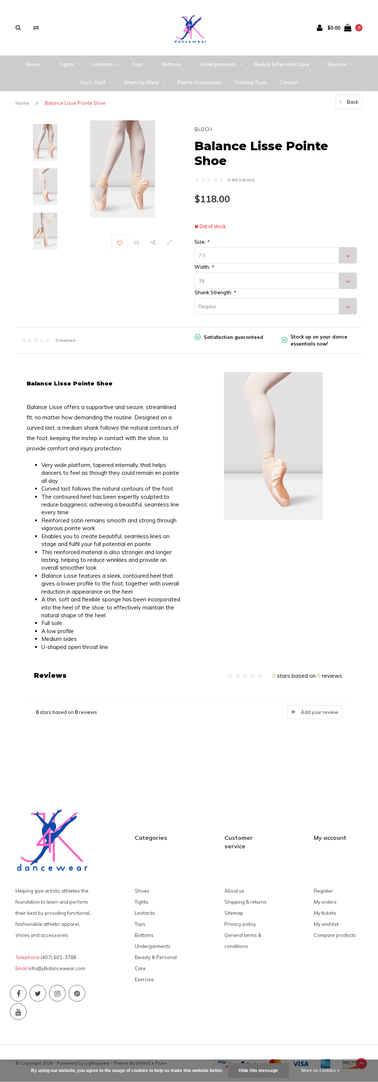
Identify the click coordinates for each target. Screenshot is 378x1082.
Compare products (335, 935)
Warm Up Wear (141, 82)
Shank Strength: (215, 292)
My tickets (325, 913)
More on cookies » (320, 1070)
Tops (137, 64)
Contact (289, 82)
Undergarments (218, 64)
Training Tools (251, 82)
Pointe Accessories (200, 82)
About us (234, 891)
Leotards (102, 64)
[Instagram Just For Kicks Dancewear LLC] (57, 993)
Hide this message (258, 1070)
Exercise (337, 64)
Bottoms (171, 64)
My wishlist (326, 924)
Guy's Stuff (92, 82)
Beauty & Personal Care (281, 64)
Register (323, 891)
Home (22, 103)
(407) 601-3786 (58, 957)
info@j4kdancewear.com (56, 968)
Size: (202, 242)
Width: (204, 267)
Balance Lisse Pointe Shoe (75, 103)
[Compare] (36, 27)
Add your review (319, 712)
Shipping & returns (245, 902)
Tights (66, 64)
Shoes (32, 64)
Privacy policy (240, 924)
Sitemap (233, 913)
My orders (325, 902)
